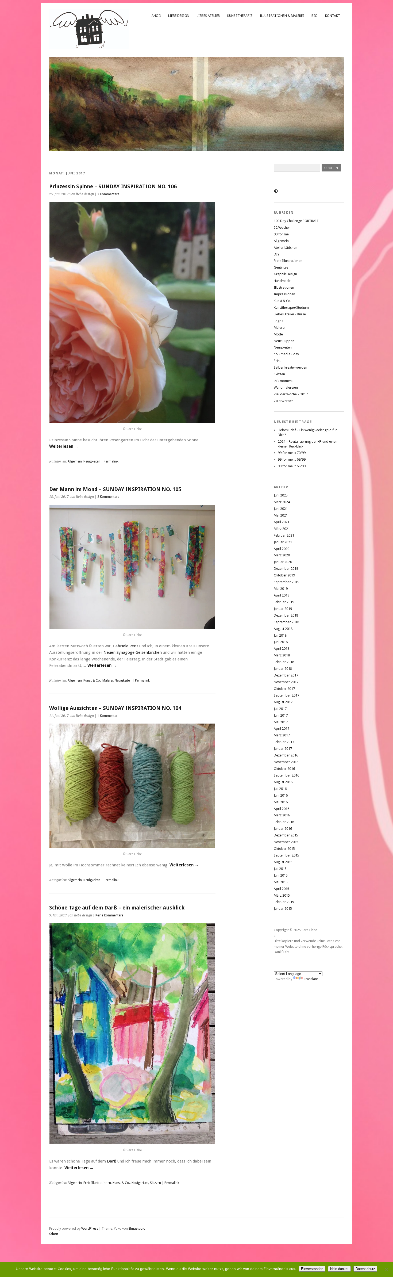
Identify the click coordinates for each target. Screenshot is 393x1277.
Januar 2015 (283, 909)
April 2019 (281, 595)
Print (277, 361)
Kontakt (332, 16)
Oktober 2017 (284, 689)
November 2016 (286, 762)
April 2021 (281, 522)
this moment (283, 381)
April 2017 (281, 729)
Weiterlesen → (63, 446)
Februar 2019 (284, 602)
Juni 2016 (281, 795)
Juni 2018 (281, 642)
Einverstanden (312, 1269)
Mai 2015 (281, 882)
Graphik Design (285, 274)
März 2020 (282, 555)
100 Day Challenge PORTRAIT (296, 221)
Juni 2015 (281, 875)
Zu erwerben (284, 401)
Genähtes (281, 267)
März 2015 (282, 895)
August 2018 (283, 629)
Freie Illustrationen (97, 1183)
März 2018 (282, 655)
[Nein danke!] (386, 1269)
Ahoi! (156, 16)
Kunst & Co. (92, 680)
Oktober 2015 (284, 849)
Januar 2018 (283, 669)
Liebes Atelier (208, 16)
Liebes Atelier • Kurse (290, 314)
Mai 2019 (281, 589)
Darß (111, 1161)
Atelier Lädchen (285, 248)
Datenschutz (365, 1269)
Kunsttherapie (239, 16)
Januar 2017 (283, 749)
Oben (53, 1234)
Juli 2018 (280, 635)
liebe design (178, 16)
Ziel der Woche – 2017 (291, 394)
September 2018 (286, 622)
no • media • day (286, 354)
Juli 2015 (280, 869)
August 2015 (283, 862)
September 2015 (286, 855)
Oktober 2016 (284, 769)
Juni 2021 (281, 509)
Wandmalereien (286, 387)
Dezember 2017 (286, 675)
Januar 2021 (283, 542)
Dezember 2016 (286, 755)
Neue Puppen (284, 341)
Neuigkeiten (91, 461)
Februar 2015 (284, 902)
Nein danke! (339, 1269)
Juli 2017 (280, 709)
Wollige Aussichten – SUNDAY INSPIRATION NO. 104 (115, 708)
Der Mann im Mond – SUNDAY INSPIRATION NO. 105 (115, 489)
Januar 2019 (283, 609)
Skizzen (155, 1183)
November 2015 (286, 842)
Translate (311, 979)
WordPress (89, 1228)
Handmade (282, 281)
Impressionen (284, 294)
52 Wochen (282, 227)
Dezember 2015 (286, 835)
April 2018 (281, 649)
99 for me (281, 234)
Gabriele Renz (125, 646)
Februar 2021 (284, 535)
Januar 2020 (283, 562)
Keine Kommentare (109, 915)
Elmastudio (137, 1228)
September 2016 (286, 775)
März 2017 (282, 735)
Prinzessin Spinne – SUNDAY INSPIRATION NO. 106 (113, 186)
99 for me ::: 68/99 (292, 466)
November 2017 (286, 682)
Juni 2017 (281, 715)
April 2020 (281, 549)
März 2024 (282, 502)
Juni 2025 (281, 495)
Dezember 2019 (286, 569)
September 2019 (286, 582)
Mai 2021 (281, 515)
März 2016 (282, 815)
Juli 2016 (280, 789)
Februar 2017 (284, 742)
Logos (278, 321)
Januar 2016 (283, 829)
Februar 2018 (284, 662)
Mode (278, 334)
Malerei (107, 680)
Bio (314, 16)
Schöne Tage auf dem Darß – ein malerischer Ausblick (116, 908)
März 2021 (282, 529)
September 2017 (286, 695)
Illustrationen (284, 287)
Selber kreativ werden (290, 367)
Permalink (111, 461)
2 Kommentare (108, 497)
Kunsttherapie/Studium (291, 307)
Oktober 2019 (284, 575)
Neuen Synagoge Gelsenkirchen (132, 652)
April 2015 (281, 889)
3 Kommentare (108, 194)
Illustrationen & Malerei (282, 16)
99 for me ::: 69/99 (292, 459)
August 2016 (283, 782)
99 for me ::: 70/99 (292, 453)
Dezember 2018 (286, 615)
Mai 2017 (281, 722)
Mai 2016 (281, 802)
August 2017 (283, 702)
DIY (276, 254)
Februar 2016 (284, 822)
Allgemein (75, 461)
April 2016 (281, 809)
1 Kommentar (107, 716)
